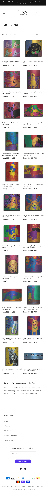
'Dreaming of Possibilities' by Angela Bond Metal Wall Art (10, 154)
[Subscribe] (33, 453)
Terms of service (17, 489)
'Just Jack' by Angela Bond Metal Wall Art (11, 246)
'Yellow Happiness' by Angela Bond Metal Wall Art (33, 339)
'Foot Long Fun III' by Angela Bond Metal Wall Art (33, 185)
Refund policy (40, 486)
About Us (7, 426)
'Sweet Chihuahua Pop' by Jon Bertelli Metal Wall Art (10, 62)
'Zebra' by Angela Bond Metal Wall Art (12, 369)
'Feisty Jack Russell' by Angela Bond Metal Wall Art (11, 185)
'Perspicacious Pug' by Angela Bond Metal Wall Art (33, 277)
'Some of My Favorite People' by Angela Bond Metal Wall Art (32, 308)
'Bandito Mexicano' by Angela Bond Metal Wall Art (12, 92)
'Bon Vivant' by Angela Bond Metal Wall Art (33, 92)
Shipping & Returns (11, 435)
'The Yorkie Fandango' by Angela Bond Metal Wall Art (11, 339)
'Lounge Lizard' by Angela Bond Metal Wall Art (11, 277)
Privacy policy (31, 486)
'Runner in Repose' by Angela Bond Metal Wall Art (12, 308)
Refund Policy (9, 431)
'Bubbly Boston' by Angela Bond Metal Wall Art (11, 123)
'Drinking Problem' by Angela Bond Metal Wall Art (33, 154)
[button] (4, 12)
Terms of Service (10, 440)
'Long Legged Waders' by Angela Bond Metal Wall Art (32, 369)
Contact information (29, 489)
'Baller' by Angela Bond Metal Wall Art (33, 62)
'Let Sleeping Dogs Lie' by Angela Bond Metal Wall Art (33, 246)
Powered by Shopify (19, 486)
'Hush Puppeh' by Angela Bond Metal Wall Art (11, 216)
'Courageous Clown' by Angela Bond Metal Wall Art (33, 123)
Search (6, 421)
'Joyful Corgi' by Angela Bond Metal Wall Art (33, 216)
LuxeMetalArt (9, 486)
